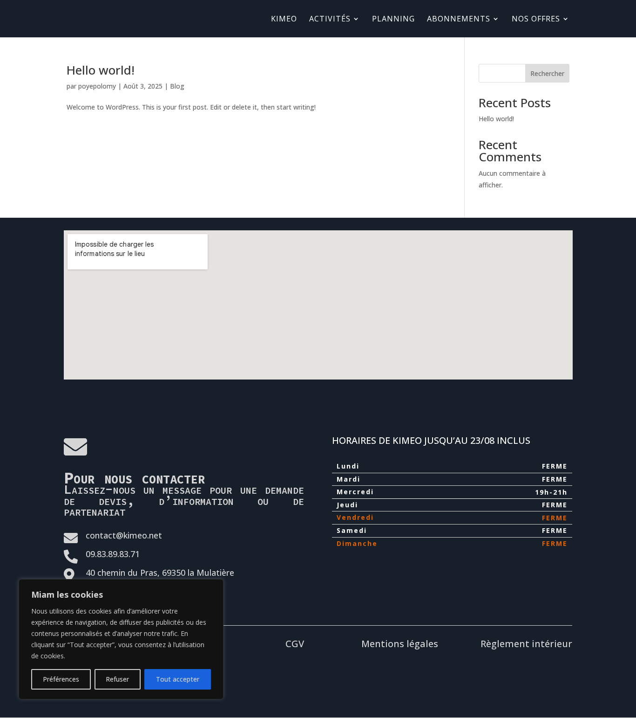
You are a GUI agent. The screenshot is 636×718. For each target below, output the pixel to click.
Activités (330, 19)
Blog (177, 86)
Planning (393, 19)
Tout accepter (177, 679)
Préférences (61, 679)
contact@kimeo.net (124, 535)
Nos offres (536, 19)
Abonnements (458, 19)
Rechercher (547, 73)
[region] (121, 639)
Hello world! (101, 70)
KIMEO (284, 19)
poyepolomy (97, 86)
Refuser (117, 679)
